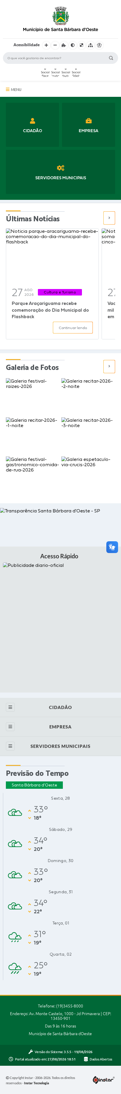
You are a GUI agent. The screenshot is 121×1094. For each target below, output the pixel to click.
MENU (16, 89)
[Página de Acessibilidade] (99, 45)
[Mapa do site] (90, 45)
